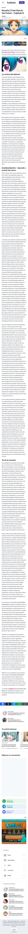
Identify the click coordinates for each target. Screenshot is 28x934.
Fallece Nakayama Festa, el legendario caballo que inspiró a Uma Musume (15, 721)
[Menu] (3, 2)
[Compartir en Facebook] (3, 704)
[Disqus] (14, 777)
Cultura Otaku (5, 742)
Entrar (21, 2)
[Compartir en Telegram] (14, 704)
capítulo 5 (12, 688)
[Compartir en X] (8, 704)
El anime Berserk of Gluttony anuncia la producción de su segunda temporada (16, 915)
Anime (21, 742)
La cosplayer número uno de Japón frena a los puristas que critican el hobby (16, 903)
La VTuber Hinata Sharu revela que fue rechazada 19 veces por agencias (16, 714)
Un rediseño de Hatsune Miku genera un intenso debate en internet (9, 746)
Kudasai (4, 16)
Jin (17, 748)
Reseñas (4, 7)
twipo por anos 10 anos (19, 922)
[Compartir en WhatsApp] (19, 704)
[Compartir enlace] (25, 704)
